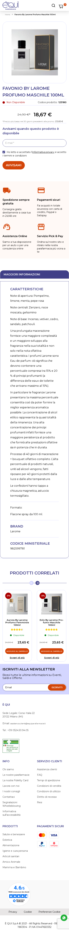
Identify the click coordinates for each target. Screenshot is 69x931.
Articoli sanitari (11, 856)
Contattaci (9, 796)
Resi (39, 802)
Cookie (28, 911)
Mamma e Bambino (14, 867)
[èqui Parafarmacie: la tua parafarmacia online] (11, 5)
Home (7, 14)
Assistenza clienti (47, 769)
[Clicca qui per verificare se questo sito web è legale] (11, 745)
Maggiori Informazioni (22, 274)
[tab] (34, 274)
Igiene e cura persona (15, 850)
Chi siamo (8, 769)
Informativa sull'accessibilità (11, 813)
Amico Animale (11, 861)
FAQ (39, 774)
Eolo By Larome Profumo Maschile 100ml (51, 622)
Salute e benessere (14, 834)
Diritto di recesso (47, 796)
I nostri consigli (11, 791)
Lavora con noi (11, 785)
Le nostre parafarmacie (16, 774)
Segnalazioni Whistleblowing (12, 804)
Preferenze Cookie (49, 911)
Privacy (13, 911)
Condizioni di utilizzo (49, 791)
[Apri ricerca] (44, 5)
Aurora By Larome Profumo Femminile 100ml (17, 622)
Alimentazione (11, 845)
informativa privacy (43, 152)
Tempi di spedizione (48, 780)
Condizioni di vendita (49, 785)
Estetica (7, 839)
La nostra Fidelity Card (15, 780)
